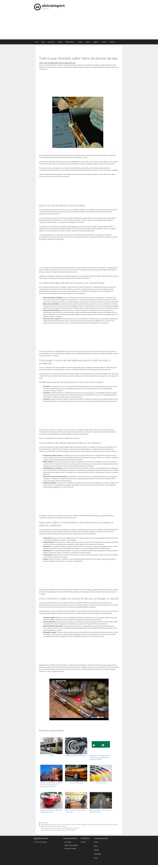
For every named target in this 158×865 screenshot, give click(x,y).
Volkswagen (97, 854)
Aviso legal (68, 842)
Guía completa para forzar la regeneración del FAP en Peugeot (58, 830)
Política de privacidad (71, 845)
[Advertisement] (79, 26)
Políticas (112, 42)
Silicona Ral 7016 (101, 783)
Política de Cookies (70, 848)
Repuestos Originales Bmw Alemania (76, 755)
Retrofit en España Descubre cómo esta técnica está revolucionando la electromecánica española (51, 784)
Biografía (95, 42)
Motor (96, 846)
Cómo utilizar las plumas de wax (71, 824)
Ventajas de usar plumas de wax (57, 826)
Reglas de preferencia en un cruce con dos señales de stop (100, 811)
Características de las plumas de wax (51, 824)
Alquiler (88, 42)
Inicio (36, 42)
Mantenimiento (69, 42)
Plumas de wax (43, 826)
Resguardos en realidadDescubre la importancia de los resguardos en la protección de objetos (100, 757)
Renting (60, 42)
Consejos (79, 42)
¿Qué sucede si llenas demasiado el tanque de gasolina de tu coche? (60, 828)
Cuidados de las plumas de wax (89, 824)
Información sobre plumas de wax (108, 824)
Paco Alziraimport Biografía (40, 842)
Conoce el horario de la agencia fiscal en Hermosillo (75, 811)
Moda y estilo (44, 823)
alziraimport (53, 5)
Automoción (51, 42)
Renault (51, 755)
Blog (43, 42)
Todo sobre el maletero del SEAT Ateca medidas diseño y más (51, 811)
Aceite (96, 858)
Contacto (104, 42)
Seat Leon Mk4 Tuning (76, 783)
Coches (96, 842)
